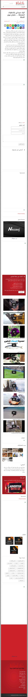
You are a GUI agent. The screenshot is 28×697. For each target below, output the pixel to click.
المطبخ (7, 573)
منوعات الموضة (20, 570)
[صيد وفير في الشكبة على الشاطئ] (14, 413)
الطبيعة (22, 563)
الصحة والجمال (6, 21)
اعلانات (16, 563)
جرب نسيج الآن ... (14, 656)
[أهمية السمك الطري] (14, 345)
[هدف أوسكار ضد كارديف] (14, 372)
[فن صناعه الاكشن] (14, 359)
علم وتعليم (21, 580)
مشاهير (8, 575)
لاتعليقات (17, 22)
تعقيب (23, 122)
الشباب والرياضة (20, 573)
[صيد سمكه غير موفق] (14, 305)
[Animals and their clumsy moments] (14, 426)
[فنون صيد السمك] (14, 386)
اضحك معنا (10, 563)
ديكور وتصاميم (13, 565)
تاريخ (11, 578)
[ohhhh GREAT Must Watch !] (14, 399)
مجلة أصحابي (21, 21)
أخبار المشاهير (12, 568)
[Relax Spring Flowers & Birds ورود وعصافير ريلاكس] (14, 332)
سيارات (13, 573)
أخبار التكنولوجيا (20, 568)
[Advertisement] (14, 192)
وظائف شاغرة (15, 575)
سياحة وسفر (21, 565)
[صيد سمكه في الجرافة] (14, 318)
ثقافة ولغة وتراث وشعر (19, 578)
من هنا (21, 292)
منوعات (22, 575)
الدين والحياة (13, 560)
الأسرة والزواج (20, 560)
